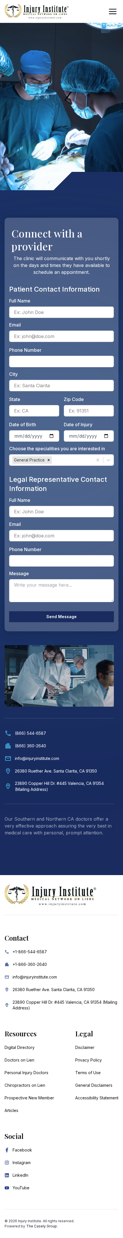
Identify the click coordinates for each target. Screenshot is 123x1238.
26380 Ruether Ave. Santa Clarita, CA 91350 (54, 989)
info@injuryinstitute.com (35, 976)
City (13, 374)
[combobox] (53, 460)
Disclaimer (84, 1047)
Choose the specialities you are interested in (57, 448)
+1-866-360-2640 (30, 964)
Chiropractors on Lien (25, 1085)
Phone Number (25, 350)
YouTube (21, 1187)
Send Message (61, 616)
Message (19, 573)
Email (15, 325)
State (14, 399)
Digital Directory (20, 1047)
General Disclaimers (93, 1085)
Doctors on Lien (19, 1060)
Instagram (22, 1162)
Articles (11, 1110)
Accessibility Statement (96, 1097)
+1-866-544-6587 (30, 951)
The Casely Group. (42, 1226)
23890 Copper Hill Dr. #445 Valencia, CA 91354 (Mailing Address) (65, 1005)
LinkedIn (20, 1175)
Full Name (19, 301)
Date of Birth (22, 424)
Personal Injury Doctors (26, 1072)
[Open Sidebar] (112, 11)
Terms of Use (88, 1072)
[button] (48, 460)
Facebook (22, 1149)
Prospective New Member (29, 1097)
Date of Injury (78, 424)
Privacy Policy (88, 1060)
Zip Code (74, 399)
